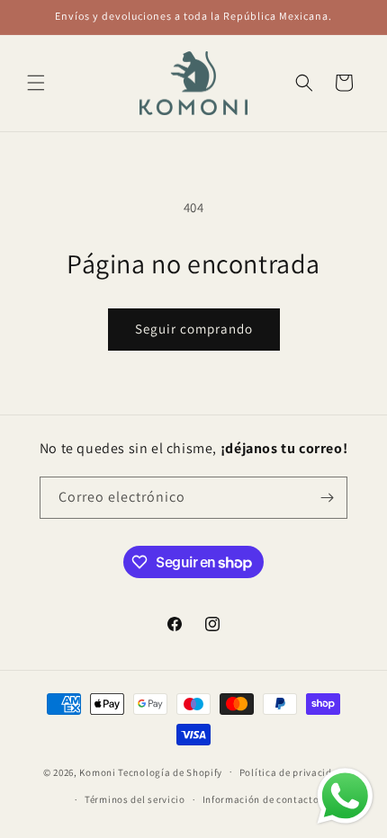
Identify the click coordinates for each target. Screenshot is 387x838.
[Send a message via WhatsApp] (345, 796)
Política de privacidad (291, 772)
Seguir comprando (194, 328)
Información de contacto (261, 799)
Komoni (97, 771)
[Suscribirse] (326, 498)
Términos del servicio (135, 799)
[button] (36, 83)
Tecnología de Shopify (170, 771)
